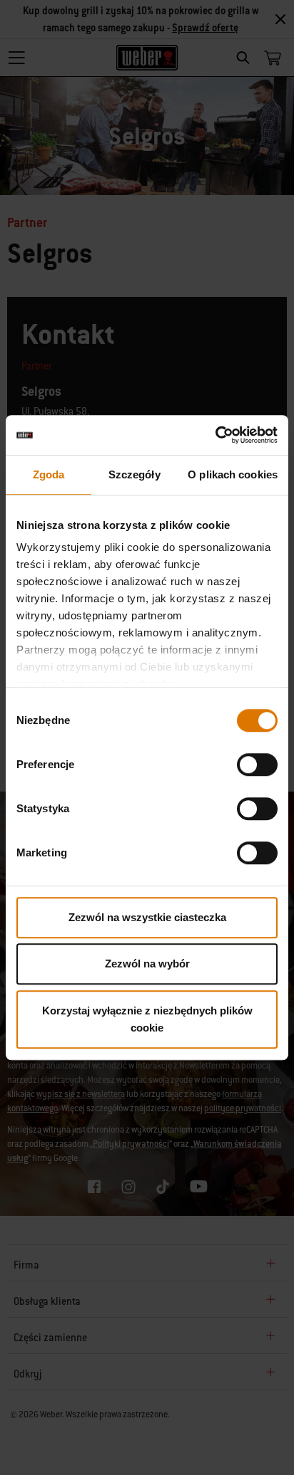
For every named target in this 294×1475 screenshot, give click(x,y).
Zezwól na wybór (147, 963)
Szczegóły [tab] (134, 474)
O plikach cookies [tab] (233, 474)
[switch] (257, 764)
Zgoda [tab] (49, 474)
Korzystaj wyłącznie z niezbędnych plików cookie (147, 1019)
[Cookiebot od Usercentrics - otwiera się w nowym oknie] (215, 435)
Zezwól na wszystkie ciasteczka (147, 917)
